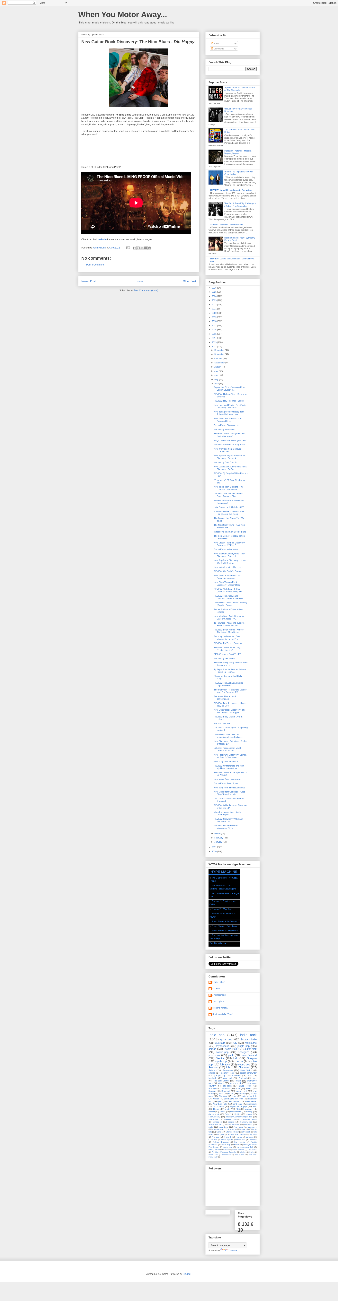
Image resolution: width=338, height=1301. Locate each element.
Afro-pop (215, 1137)
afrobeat (246, 1132)
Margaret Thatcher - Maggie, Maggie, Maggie (238, 152)
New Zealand (249, 1055)
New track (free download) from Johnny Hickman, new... (229, 413)
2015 (214, 334)
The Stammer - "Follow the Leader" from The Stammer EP (230, 691)
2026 (214, 288)
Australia (220, 1042)
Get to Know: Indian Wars (226, 549)
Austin (216, 1098)
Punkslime (226, 1155)
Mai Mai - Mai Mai (222, 723)
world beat (223, 1127)
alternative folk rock (233, 1098)
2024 (214, 296)
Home (139, 281)
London (239, 1061)
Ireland (249, 1088)
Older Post (189, 281)
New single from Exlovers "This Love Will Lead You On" (229, 488)
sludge (242, 1152)
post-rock (232, 1129)
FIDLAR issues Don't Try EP (227, 654)
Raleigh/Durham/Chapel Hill (239, 1117)
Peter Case (213, 1155)
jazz (234, 1096)
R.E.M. (239, 1137)
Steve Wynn (226, 1139)
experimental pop (238, 1106)
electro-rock (241, 1091)
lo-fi (235, 1058)
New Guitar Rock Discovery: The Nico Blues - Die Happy (229, 711)
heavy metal (214, 1149)
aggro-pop (227, 1147)
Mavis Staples (238, 1149)
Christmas (213, 1139)
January (218, 842)
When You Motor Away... (122, 14)
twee (221, 1093)
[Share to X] (142, 248)
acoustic (226, 1088)
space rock (213, 1119)
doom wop (225, 1144)
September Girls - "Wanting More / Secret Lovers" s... (230, 388)
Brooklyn (213, 1088)
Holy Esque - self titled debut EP (229, 507)
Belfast (212, 1112)
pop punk (228, 1078)
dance (221, 1083)
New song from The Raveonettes (229, 787)
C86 (238, 1109)
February (219, 838)
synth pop (221, 1061)
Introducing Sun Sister (224, 429)
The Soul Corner (221, 1081)
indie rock (248, 1035)
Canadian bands (249, 1119)
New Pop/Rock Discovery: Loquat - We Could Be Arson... (230, 561)
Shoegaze (243, 1052)
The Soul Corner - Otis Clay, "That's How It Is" (227, 648)
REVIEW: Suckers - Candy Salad (229, 444)
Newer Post (88, 281)
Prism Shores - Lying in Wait (225, 930)
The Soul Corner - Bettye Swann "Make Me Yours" (229, 434)
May (216, 379)
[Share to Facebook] (146, 248)
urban (226, 1149)
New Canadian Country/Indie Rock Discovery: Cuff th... (230, 467)
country (242, 1093)
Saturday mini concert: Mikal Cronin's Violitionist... (227, 749)
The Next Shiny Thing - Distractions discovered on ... (231, 663)
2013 (214, 342)
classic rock (240, 1139)
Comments (218, 49)
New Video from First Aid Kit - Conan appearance (227, 576)
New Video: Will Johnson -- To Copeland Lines (228, 419)
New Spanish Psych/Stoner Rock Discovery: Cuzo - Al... (229, 456)
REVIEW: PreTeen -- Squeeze (228, 643)
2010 (214, 851)
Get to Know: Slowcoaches (226, 425)
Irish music (239, 1142)
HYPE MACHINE (223, 871)
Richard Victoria (219, 1008)
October (218, 358)
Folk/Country (214, 1117)
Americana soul (215, 1124)
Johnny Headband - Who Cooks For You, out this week (229, 512)
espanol (244, 1129)
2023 (214, 300)
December (219, 350)
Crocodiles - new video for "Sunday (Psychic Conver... (230, 603)
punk (231, 1055)
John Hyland (218, 1001)
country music (233, 1124)
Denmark (225, 1091)
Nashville (213, 1078)
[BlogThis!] (138, 248)
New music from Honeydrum (227, 779)
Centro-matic (233, 1101)
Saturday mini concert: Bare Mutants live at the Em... (227, 637)
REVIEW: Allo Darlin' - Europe (228, 571)
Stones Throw (232, 1132)
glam (220, 1101)
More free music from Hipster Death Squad (228, 813)
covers (249, 1114)
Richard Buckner (221, 1142)
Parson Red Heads (237, 1134)
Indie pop (217, 1035)
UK (235, 1042)
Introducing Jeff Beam (224, 658)
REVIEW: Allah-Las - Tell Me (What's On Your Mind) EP (228, 590)
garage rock (235, 1083)
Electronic (244, 1067)
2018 (214, 321)
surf (249, 1075)
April (216, 383)
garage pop (219, 1075)
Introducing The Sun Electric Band (230, 532)
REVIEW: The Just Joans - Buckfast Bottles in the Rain (228, 597)
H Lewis (216, 988)
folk (228, 1067)
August (218, 367)
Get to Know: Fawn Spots (226, 783)
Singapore (217, 1122)
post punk (214, 1055)
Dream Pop (230, 1048)
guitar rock (251, 1048)
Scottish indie (249, 1039)
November (219, 354)
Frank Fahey (218, 982)
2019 (214, 317)
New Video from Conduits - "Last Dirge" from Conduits (229, 793)
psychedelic (222, 1046)
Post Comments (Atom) (146, 290)
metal (211, 1127)
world (219, 1132)
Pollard (238, 1081)
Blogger (187, 1274)
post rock (252, 1104)
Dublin (237, 1114)
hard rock (237, 1104)
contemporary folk (245, 1147)
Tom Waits (252, 1149)
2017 (214, 325)
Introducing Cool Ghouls (225, 462)
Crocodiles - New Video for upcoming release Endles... (228, 735)
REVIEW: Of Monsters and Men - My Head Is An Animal (229, 767)
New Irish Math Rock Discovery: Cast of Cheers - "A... (229, 617)
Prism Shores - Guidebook (224, 926)
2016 (214, 329)
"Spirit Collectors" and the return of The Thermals (239, 88)
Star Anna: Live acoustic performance (225, 697)
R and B (228, 1137)
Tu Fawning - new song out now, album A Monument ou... (229, 624)
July (216, 371)
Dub (227, 1114)
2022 (214, 304)
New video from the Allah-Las (227, 567)
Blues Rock (245, 1086)
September (219, 362)
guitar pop (226, 1039)
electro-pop (243, 1064)
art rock (227, 1086)
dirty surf (253, 1139)
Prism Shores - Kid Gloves (224, 921)
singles (212, 1073)
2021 (214, 309)
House (223, 1112)
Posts (216, 43)
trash (251, 1152)
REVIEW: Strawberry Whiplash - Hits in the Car (229, 820)
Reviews (213, 1067)
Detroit (216, 1109)
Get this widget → (217, 943)
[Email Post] (127, 247)
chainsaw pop (245, 1122)
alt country (218, 1106)
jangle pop (243, 1046)
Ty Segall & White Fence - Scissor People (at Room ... (230, 670)
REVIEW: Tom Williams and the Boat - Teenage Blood (228, 494)
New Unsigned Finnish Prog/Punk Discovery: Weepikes (230, 406)
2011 (214, 847)
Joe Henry (238, 1127)
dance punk (240, 1155)
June (217, 375)
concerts (250, 1137)
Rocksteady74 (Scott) (222, 1014)
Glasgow (252, 1058)
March (217, 833)
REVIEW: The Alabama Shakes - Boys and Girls (229, 684)
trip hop (253, 1134)
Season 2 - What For (221, 909)
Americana (228, 1070)
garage (212, 1048)
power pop (222, 1052)
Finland (212, 1070)
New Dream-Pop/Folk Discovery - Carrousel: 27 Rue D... (230, 544)
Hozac (237, 1144)
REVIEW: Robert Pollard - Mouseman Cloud (226, 826)
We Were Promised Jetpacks (224, 1152)
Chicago (223, 1096)
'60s (255, 1106)
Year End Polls (220, 1104)
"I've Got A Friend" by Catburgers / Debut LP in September (240, 204)
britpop (249, 1112)
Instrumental (235, 1112)
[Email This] (135, 248)
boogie (231, 1122)
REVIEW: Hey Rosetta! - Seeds (229, 401)
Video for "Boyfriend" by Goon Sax (226, 224)
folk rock (225, 1064)
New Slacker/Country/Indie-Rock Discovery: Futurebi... (229, 554)
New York (245, 1070)
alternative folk (250, 1096)
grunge (248, 1109)
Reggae (212, 1091)
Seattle (220, 1058)
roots (227, 1109)
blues (230, 1093)
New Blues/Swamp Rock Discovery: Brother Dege (227, 583)
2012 (214, 346)
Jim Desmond (219, 995)
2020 (214, 313)
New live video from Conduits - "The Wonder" (228, 450)
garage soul (217, 1129)
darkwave (252, 1127)
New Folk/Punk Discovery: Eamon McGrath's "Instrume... (230, 756)
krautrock (248, 1124)
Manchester (251, 1101)
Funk (238, 1088)
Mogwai (220, 1134)
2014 (214, 338)
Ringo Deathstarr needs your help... (231, 440)
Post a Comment (95, 264)
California (236, 1075)
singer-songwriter (248, 1073)
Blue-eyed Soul (230, 1119)
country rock (227, 1073)
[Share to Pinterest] (149, 248)
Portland (242, 1078)
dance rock (214, 1114)
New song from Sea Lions (226, 761)
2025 (214, 292)
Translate (232, 1250)
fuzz (255, 1078)
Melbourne (251, 1042)
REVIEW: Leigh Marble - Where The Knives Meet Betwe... (229, 631)
